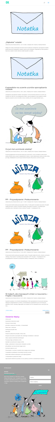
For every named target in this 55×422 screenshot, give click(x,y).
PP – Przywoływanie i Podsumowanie (22, 199)
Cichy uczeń (8, 319)
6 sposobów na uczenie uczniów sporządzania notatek (26, 88)
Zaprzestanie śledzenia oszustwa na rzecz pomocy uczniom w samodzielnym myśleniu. (25, 358)
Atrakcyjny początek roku (11, 329)
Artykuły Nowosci (42, 44)
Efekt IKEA (8, 331)
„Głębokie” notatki (14, 42)
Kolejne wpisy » (46, 310)
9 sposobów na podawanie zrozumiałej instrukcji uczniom (19, 352)
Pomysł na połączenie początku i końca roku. (16, 333)
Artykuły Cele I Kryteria (32, 44)
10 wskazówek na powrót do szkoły (13, 356)
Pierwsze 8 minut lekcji (11, 323)
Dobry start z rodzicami (11, 327)
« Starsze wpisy (9, 310)
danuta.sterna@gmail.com (10, 374)
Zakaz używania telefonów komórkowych (15, 337)
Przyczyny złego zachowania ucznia (13, 340)
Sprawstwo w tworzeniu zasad (12, 321)
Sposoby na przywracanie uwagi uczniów (15, 342)
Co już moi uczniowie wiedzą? (19, 149)
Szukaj (47, 312)
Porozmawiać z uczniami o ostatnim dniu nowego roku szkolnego (20, 350)
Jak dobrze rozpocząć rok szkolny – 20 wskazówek (17, 325)
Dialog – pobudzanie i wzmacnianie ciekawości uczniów (18, 344)
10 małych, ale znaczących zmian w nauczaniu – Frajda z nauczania (27, 295)
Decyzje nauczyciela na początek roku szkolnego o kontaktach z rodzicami (22, 335)
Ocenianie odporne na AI (11, 348)
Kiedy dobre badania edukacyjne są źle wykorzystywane (18, 354)
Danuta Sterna (16, 44)
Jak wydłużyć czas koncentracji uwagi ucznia (15, 346)
